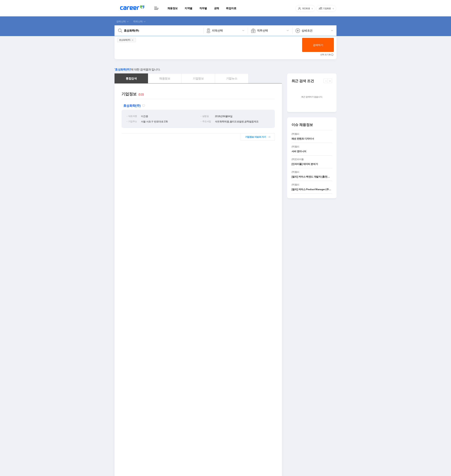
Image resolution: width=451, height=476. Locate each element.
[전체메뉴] (156, 8)
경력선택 (121, 21)
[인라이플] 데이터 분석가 (305, 164)
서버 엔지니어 (299, 151)
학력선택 (138, 21)
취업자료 (231, 8)
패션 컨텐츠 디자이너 (303, 138)
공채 (216, 8)
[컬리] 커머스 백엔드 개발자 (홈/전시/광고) (312, 176)
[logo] (132, 7)
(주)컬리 (295, 134)
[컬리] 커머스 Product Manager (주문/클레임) (312, 189)
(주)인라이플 (298, 159)
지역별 (188, 8)
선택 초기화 (325, 54)
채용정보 (173, 8)
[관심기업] (144, 105)
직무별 (203, 8)
